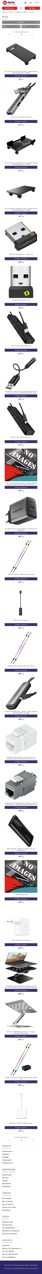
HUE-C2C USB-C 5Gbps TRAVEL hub (21, 437)
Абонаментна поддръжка (10, 1231)
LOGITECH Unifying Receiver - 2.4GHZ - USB (21, 254)
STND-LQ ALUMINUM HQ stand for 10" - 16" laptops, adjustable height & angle (21, 1032)
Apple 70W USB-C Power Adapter (21, 940)
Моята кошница (7, 1201)
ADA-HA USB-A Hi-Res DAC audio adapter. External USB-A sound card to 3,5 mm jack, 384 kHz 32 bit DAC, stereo (21, 392)
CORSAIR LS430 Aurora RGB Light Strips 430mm (21, 666)
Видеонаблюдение (8, 1228)
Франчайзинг (6, 1183)
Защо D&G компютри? (9, 1234)
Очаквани (5, 1157)
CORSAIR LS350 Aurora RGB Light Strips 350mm (21, 574)
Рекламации (6, 1186)
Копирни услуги (7, 1225)
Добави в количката (21, 76)
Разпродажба (6, 1160)
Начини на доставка (9, 1207)
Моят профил (6, 1198)
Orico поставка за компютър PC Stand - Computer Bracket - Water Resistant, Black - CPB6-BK (21, 209)
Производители (7, 1163)
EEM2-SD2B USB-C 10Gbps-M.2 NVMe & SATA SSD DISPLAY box (21, 849)
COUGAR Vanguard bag (21, 894)
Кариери (5, 1181)
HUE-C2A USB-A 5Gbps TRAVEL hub (21, 346)
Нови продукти (7, 1151)
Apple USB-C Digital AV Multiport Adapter (21, 1123)
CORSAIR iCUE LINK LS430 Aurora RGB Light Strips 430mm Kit (21, 1078)
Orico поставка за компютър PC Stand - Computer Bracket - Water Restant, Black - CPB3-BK (21, 163)
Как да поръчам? (8, 1204)
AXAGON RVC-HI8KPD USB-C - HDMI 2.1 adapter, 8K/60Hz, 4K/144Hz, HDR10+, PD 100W (21, 712)
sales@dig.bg (11, 1257)
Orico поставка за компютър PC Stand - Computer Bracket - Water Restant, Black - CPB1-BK (21, 72)
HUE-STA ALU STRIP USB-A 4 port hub (21, 117)
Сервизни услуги (7, 1222)
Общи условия (7, 1175)
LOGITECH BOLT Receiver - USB (21, 300)
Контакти (5, 1178)
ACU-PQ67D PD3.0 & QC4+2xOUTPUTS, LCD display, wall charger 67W (21, 529)
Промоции (5, 1154)
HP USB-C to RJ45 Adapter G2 (21, 620)
